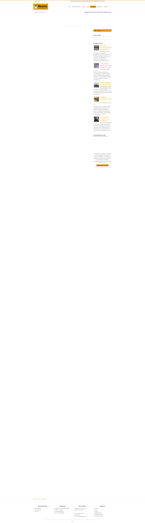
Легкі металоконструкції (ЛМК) (48, 313)
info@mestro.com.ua (107, 12)
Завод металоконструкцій (102, 165)
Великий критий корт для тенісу (48, 141)
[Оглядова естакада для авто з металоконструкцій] (97, 96)
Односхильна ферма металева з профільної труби (106, 65)
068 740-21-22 (87, 12)
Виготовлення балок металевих (48, 229)
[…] (62, 72)
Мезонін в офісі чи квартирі (48, 182)
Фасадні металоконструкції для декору (77, 399)
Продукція (67, 63)
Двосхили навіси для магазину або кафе (48, 399)
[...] (109, 60)
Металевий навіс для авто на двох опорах (77, 272)
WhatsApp (98, 12)
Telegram (94, 12)
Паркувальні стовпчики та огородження (77, 229)
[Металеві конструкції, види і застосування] (97, 45)
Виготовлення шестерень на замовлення (104, 119)
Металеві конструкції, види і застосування (106, 47)
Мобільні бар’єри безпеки (48, 437)
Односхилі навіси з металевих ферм (47, 272)
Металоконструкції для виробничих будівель (48, 95)
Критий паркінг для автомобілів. (77, 142)
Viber (91, 12)
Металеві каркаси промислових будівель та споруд (62, 61)
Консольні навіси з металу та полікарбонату (48, 356)
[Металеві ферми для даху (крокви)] (97, 82)
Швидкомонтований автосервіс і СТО (77, 313)
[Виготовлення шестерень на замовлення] (97, 116)
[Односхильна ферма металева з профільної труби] (97, 63)
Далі (44, 499)
